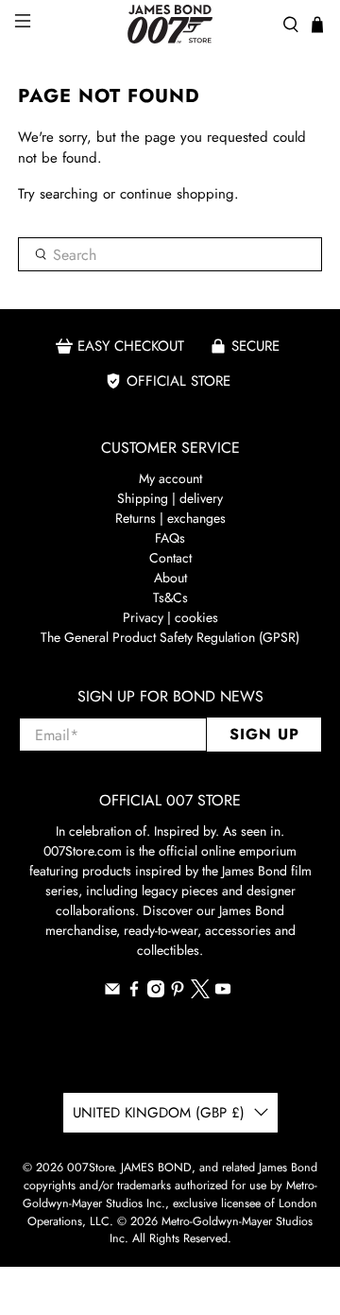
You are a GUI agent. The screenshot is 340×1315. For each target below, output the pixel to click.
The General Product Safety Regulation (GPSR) (170, 637)
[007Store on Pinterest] (177, 992)
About (170, 577)
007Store (90, 1167)
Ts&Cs (170, 597)
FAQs (170, 537)
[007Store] (170, 24)
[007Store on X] (200, 993)
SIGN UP (264, 734)
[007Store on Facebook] (134, 992)
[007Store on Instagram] (155, 992)
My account (170, 478)
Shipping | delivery (170, 498)
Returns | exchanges (170, 518)
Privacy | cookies (170, 617)
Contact (170, 557)
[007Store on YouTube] (222, 992)
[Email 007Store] (112, 992)
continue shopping (177, 193)
